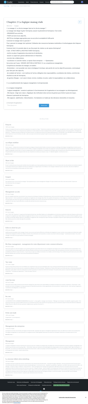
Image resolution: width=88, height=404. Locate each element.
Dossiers (42, 2)
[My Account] (82, 2)
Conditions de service (46, 385)
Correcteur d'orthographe (36, 382)
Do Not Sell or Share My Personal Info (67, 397)
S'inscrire (47, 2)
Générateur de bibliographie (23, 382)
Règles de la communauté (73, 382)
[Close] (85, 397)
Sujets (27, 2)
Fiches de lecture (34, 2)
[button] (79, 22)
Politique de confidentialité (34, 385)
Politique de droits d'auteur (59, 382)
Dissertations (21, 2)
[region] (44, 397)
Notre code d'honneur (21, 385)
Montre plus (44, 105)
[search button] (72, 2)
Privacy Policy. (17, 402)
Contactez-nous (11, 382)
